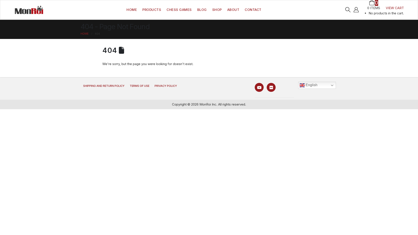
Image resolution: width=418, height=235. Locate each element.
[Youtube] (259, 87)
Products (151, 10)
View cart (395, 8)
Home (131, 10)
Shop (217, 10)
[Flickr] (271, 87)
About (233, 10)
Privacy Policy (166, 85)
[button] (348, 9)
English (311, 85)
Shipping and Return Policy (104, 85)
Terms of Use (139, 85)
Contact (253, 10)
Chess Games (179, 10)
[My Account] (356, 9)
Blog (202, 10)
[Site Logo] (29, 9)
